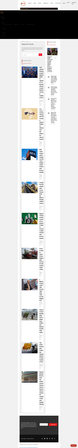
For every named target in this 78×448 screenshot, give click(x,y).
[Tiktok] (42, 438)
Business (30, 3)
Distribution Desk (74, 3)
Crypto (64, 3)
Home (23, 41)
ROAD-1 (68, 3)
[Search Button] (40, 54)
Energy (34, 3)
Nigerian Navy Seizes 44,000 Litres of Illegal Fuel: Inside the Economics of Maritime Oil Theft (54, 79)
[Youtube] (45, 438)
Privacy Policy (2, 17)
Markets (39, 3)
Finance (51, 3)
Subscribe (53, 424)
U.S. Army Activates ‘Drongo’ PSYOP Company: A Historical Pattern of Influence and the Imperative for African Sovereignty (43, 124)
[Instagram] (50, 438)
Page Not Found (27, 41)
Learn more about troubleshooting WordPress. (29, 447)
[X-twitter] (55, 438)
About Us (3, 23)
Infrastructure (58, 3)
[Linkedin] (52, 438)
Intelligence (45, 3)
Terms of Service (3, 34)
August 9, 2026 (40, 104)
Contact (3, 28)
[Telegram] (47, 438)
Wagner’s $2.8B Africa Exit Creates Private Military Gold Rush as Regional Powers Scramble (49, 64)
